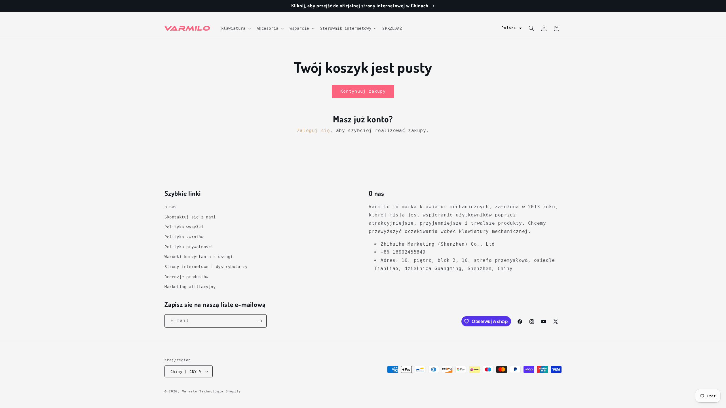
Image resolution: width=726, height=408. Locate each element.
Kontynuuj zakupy (363, 91)
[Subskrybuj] (260, 321)
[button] (235, 28)
